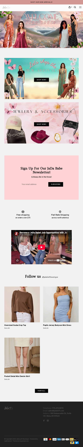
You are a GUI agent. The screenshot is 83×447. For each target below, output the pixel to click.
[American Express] (59, 440)
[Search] (75, 8)
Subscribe (55, 184)
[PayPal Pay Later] (72, 443)
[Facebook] (44, 421)
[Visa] (55, 440)
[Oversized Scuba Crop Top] (22, 305)
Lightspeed (8, 441)
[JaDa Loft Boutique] (8, 408)
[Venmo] (77, 443)
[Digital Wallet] (65, 440)
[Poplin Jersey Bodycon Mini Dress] (61, 305)
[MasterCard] (50, 440)
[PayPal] (72, 440)
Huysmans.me (24, 441)
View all (41, 391)
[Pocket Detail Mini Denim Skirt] (22, 356)
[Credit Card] (45, 440)
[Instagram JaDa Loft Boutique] (48, 421)
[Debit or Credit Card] (76, 440)
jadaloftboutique (50, 277)
